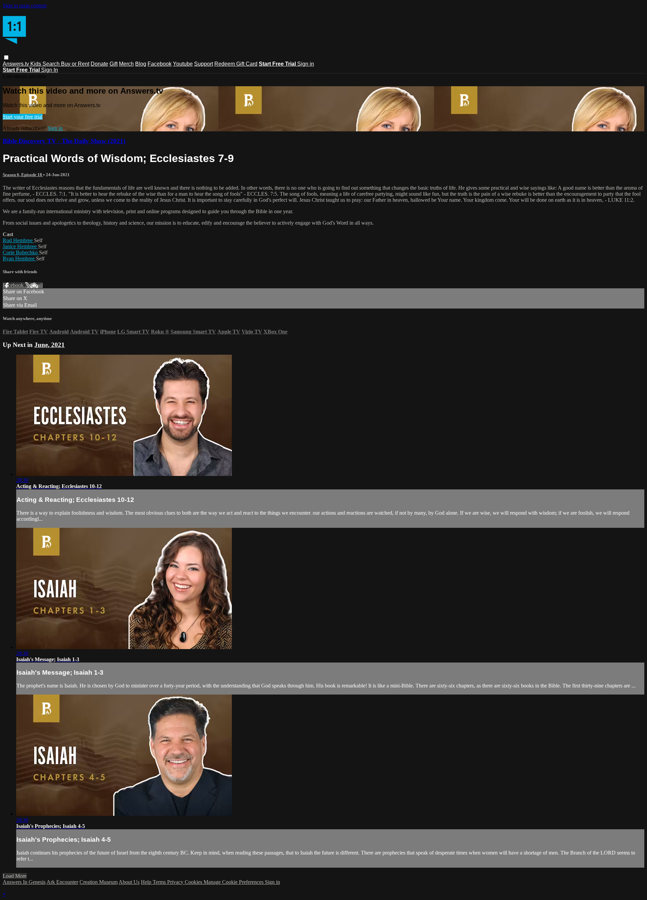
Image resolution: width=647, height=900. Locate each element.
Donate (99, 64)
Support (203, 64)
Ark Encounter (62, 882)
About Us (129, 882)
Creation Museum (99, 882)
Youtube (183, 64)
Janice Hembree (20, 246)
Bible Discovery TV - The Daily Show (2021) (64, 140)
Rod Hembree (18, 240)
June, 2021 (49, 344)
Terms (160, 882)
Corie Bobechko (21, 252)
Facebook (160, 64)
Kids (36, 64)
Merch (126, 64)
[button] (6, 57)
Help (147, 882)
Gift (114, 64)
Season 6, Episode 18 (23, 174)
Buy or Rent (75, 64)
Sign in (305, 64)
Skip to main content (25, 5)
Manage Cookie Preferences (234, 882)
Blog (140, 64)
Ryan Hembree (19, 258)
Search (51, 64)
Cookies (194, 882)
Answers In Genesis (24, 882)
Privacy (176, 882)
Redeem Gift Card (235, 64)
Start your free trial (22, 117)
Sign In (49, 70)
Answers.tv (16, 64)
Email (36, 285)
